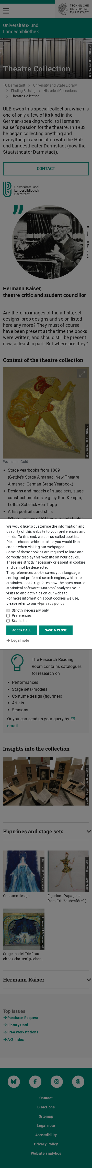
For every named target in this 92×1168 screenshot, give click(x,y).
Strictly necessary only (30, 610)
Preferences (21, 615)
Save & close (56, 630)
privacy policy (52, 603)
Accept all (21, 630)
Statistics (19, 621)
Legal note (20, 640)
